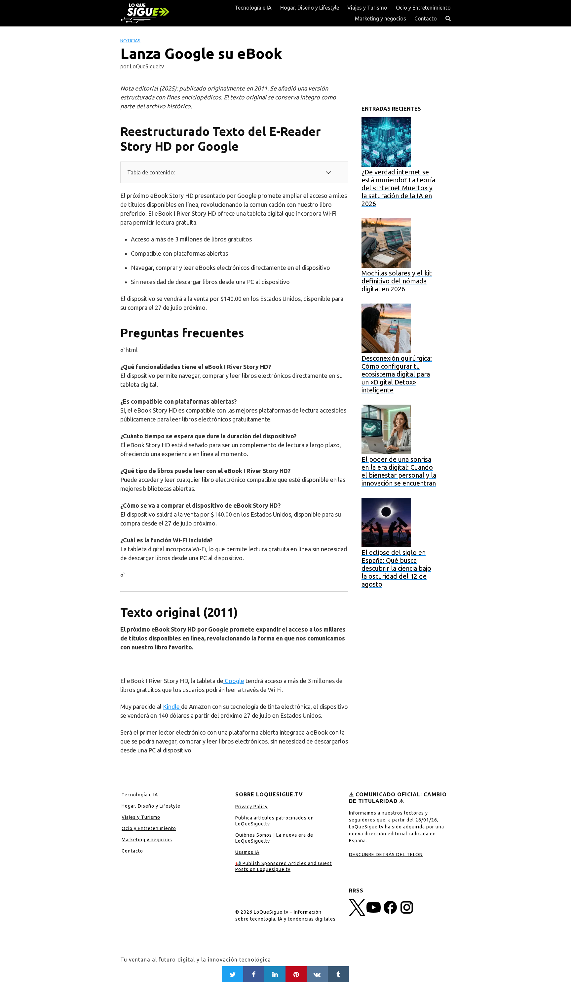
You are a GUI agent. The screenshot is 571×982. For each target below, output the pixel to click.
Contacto (425, 18)
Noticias (130, 40)
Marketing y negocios (380, 18)
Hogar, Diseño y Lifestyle (309, 8)
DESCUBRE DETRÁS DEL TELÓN (386, 854)
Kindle (172, 706)
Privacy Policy (251, 806)
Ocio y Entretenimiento (423, 8)
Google (233, 680)
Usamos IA (247, 852)
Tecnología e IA (253, 8)
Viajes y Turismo (367, 8)
